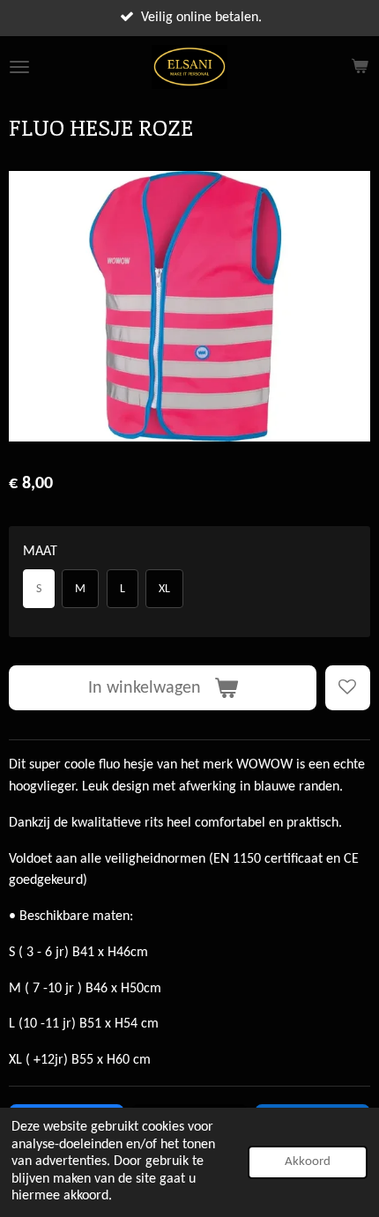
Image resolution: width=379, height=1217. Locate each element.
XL (164, 589)
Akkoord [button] (308, 1162)
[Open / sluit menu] (19, 67)
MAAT (40, 552)
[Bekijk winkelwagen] (359, 67)
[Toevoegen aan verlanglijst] (347, 687)
